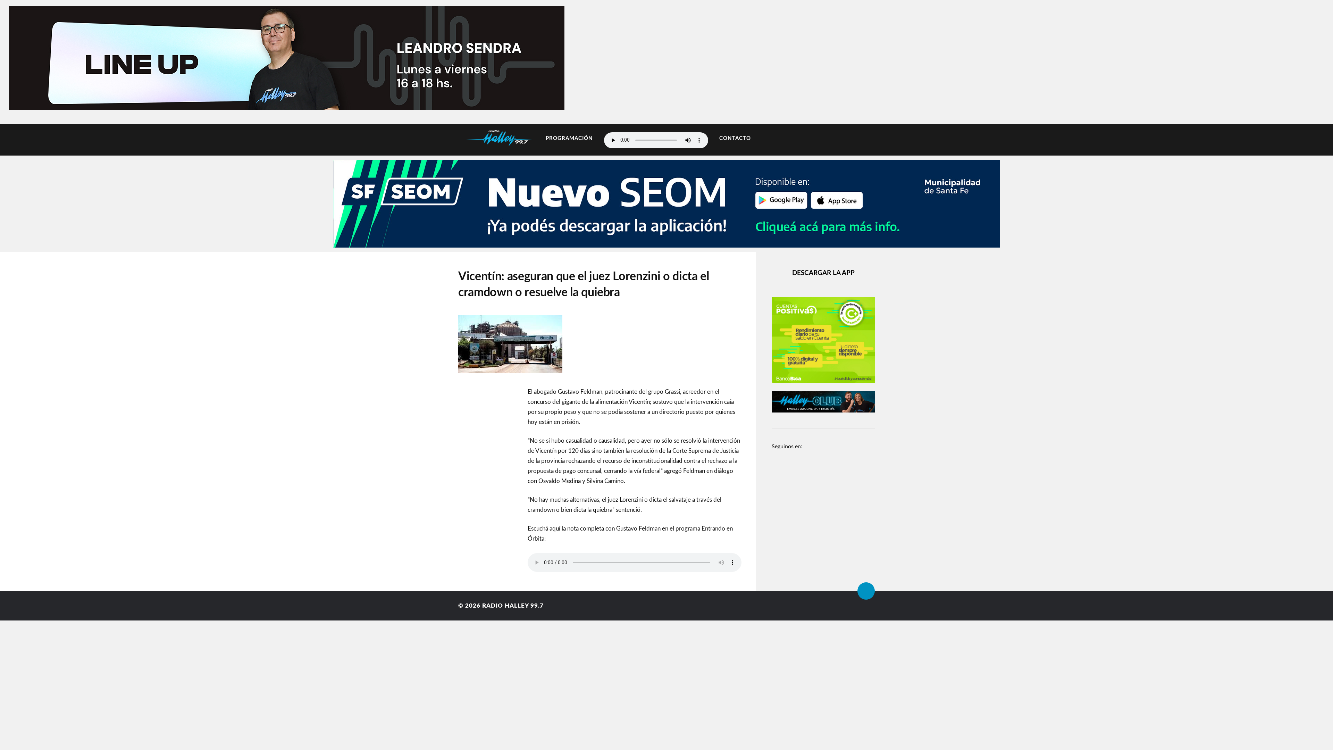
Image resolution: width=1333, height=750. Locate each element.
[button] (38, 56)
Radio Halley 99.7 (513, 606)
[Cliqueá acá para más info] (666, 244)
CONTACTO (735, 138)
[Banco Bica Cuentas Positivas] (823, 381)
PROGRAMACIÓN (569, 138)
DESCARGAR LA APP (823, 273)
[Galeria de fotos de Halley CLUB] (823, 411)
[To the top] (866, 591)
